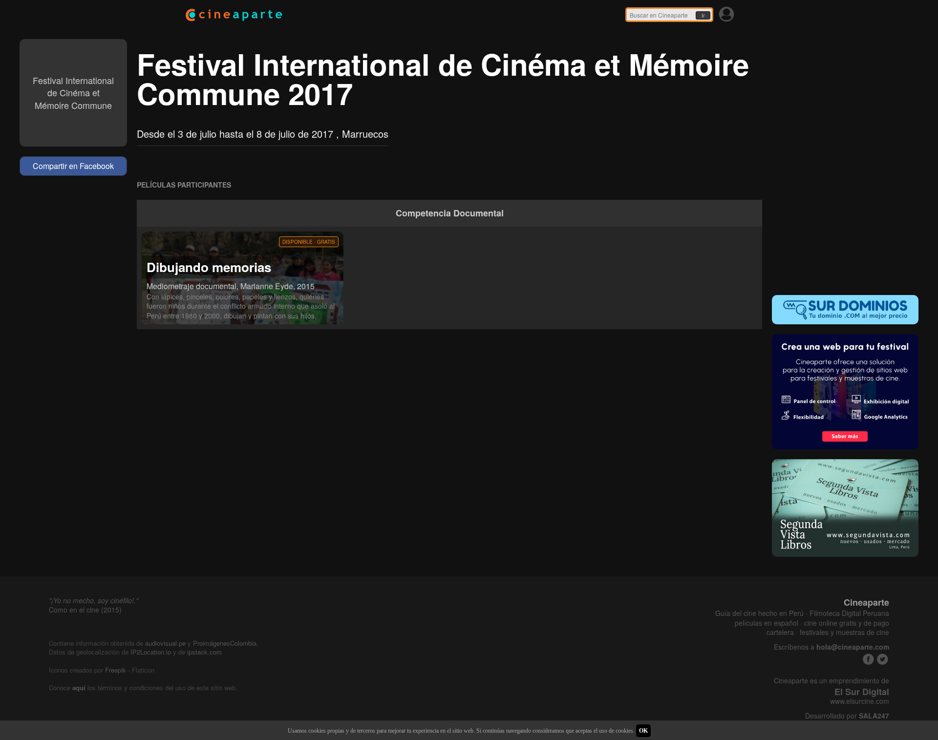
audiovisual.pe (165, 643)
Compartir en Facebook (73, 165)
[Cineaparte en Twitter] (882, 659)
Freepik (115, 670)
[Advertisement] (845, 222)
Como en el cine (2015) (85, 609)
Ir (703, 15)
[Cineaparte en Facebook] (868, 659)
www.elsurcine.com (859, 701)
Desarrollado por (847, 715)
